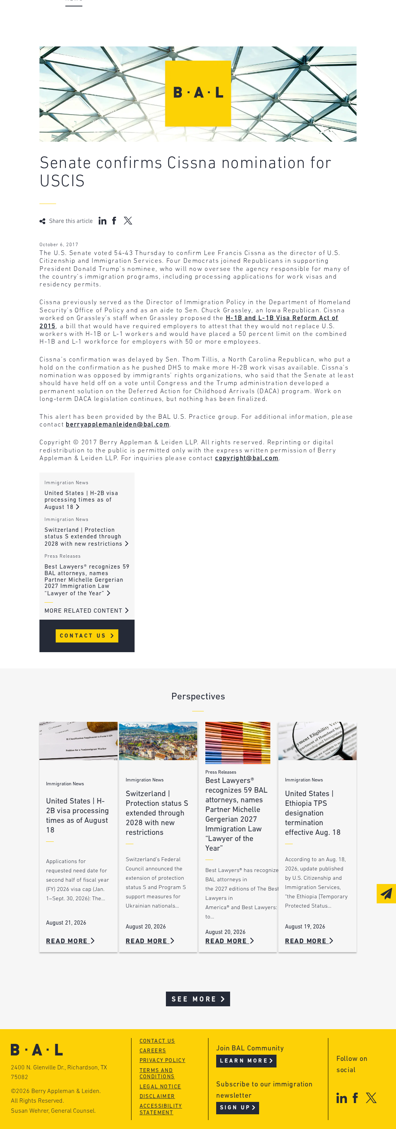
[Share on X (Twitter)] (128, 220)
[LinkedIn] (341, 1098)
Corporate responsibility (107, 33)
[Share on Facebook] (115, 220)
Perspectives (204, 18)
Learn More (244, 1061)
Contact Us (84, 636)
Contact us (157, 1041)
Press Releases (62, 556)
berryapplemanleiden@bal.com (117, 424)
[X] (371, 1098)
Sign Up (235, 1108)
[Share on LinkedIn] (102, 220)
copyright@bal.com (246, 458)
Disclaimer (157, 1097)
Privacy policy (163, 1061)
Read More (68, 941)
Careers (77, 62)
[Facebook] (355, 1098)
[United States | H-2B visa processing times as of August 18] (78, 741)
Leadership (83, 18)
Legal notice (160, 1087)
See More (195, 999)
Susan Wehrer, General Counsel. (53, 1111)
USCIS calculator (211, 62)
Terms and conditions (157, 1074)
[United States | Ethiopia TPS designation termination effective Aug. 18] (317, 741)
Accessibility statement (161, 1109)
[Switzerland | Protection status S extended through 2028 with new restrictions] (158, 741)
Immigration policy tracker (229, 33)
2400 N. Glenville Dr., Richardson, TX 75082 (59, 1073)
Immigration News (66, 483)
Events (192, 48)
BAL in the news (92, 48)
